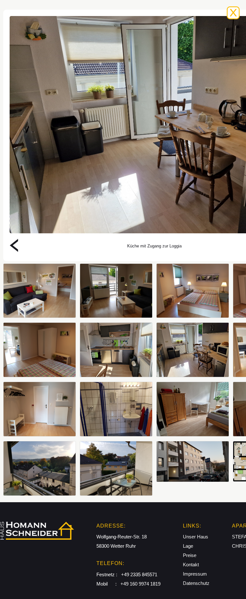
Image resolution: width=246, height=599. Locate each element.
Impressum (195, 574)
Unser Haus (195, 536)
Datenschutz (196, 583)
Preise (189, 555)
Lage (188, 546)
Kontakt (191, 564)
